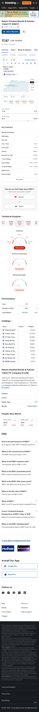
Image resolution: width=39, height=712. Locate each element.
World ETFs (23, 8)
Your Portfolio (6, 612)
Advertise (24, 608)
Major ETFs (12, 8)
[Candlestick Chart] (4, 60)
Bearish (21, 197)
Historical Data (22, 55)
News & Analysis (24, 50)
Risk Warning (5, 700)
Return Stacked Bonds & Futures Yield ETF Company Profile (18, 371)
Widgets (4, 616)
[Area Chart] (7, 60)
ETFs (4, 8)
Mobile (4, 608)
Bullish (21, 206)
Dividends (32, 55)
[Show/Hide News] (14, 60)
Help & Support (26, 612)
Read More (6, 388)
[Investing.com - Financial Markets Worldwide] (12, 3)
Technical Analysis (11, 216)
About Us (24, 603)
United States (32, 406)
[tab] (11, 223)
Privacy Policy (6, 694)
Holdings (13, 55)
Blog (3, 603)
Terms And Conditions (8, 687)
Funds (32, 8)
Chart (13, 50)
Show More (19, 179)
